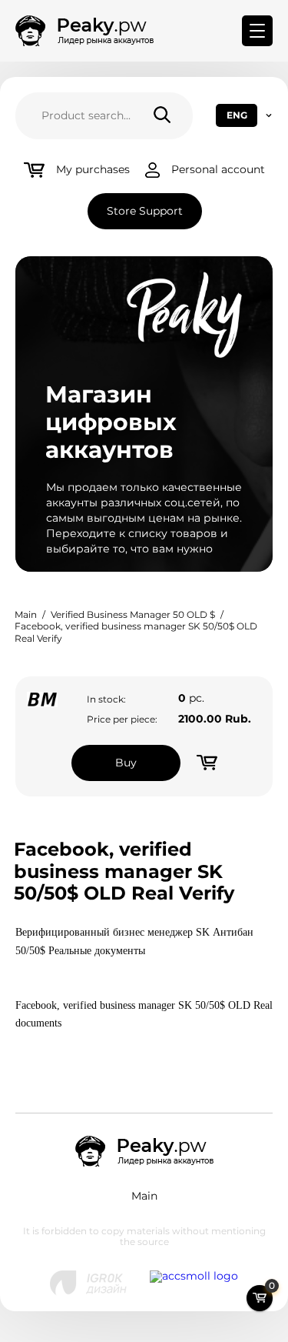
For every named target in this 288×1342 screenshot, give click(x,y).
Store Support (145, 211)
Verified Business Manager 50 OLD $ (133, 614)
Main (26, 614)
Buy (126, 762)
